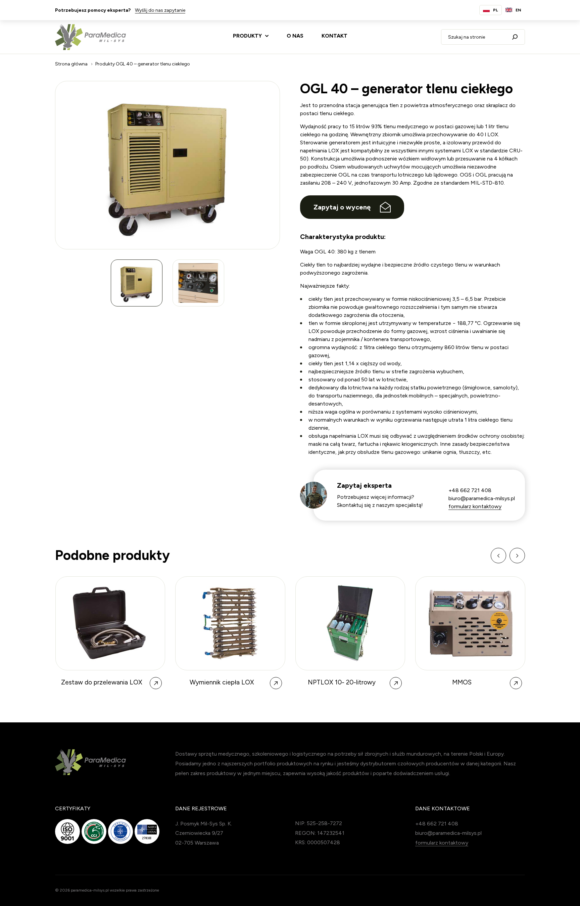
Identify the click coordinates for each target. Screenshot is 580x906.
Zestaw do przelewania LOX (101, 682)
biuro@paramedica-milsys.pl (481, 498)
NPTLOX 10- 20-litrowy (342, 682)
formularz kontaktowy (474, 506)
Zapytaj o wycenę (342, 207)
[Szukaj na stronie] (515, 37)
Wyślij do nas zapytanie (160, 10)
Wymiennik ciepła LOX (222, 682)
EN (518, 10)
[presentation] (498, 555)
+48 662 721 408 (469, 490)
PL (495, 10)
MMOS (462, 682)
